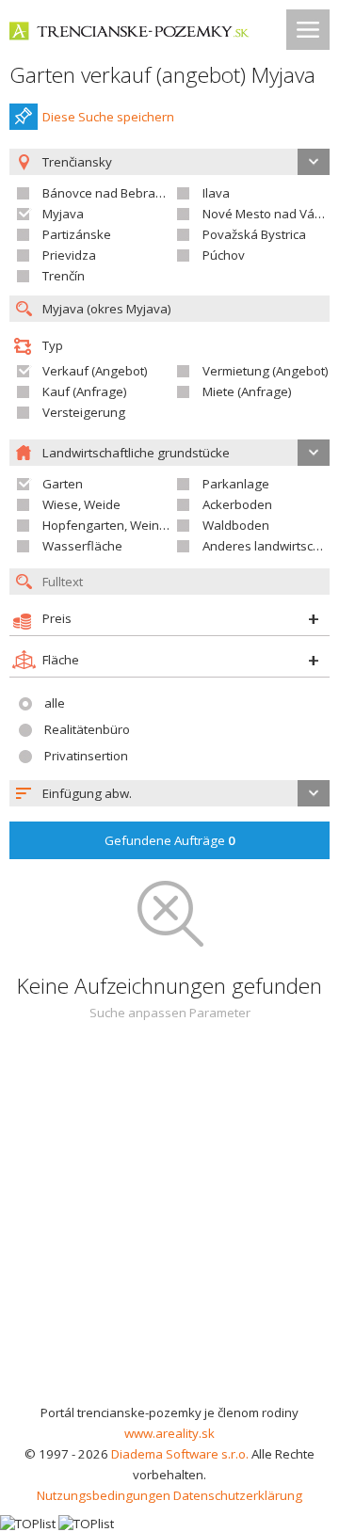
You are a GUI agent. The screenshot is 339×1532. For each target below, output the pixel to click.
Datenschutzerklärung (237, 1495)
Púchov (223, 255)
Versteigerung (83, 412)
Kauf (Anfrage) (84, 391)
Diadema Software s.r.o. (180, 1453)
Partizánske (76, 234)
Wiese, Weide (81, 504)
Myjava (63, 213)
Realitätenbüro (87, 729)
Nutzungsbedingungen (103, 1495)
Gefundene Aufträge (170, 840)
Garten (62, 483)
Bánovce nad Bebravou (109, 192)
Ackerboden (237, 504)
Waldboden (235, 525)
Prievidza (69, 255)
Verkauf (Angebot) (95, 370)
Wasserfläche (82, 545)
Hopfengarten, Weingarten (120, 525)
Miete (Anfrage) (247, 391)
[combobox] (169, 793)
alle (54, 702)
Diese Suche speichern (108, 116)
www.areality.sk (169, 1433)
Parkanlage (235, 483)
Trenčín (63, 275)
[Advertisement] (169, 1223)
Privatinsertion (86, 755)
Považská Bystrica (254, 234)
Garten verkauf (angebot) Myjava (162, 74)
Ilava (216, 192)
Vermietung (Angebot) (265, 370)
